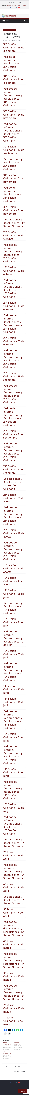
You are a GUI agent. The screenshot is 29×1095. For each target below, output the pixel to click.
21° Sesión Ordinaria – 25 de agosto (13, 498)
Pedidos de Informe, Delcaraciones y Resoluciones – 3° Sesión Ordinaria (13, 992)
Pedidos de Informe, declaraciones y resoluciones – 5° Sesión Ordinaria (13, 928)
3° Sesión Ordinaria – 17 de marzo (13, 976)
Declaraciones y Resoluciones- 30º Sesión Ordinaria (14, 223)
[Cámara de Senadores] (4, 21)
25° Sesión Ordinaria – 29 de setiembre (13, 376)
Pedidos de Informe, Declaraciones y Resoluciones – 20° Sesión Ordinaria (12, 551)
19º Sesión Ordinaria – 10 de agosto (13, 568)
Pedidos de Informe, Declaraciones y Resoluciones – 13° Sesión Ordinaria (12, 719)
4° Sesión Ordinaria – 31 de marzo (13, 944)
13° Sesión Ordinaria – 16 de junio (13, 702)
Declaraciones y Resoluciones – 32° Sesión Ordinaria (12, 164)
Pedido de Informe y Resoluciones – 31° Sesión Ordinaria (12, 194)
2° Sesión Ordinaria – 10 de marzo (13, 1008)
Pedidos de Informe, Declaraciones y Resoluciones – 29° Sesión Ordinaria (12, 253)
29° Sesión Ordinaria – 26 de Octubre (13, 235)
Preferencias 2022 (19, 1071)
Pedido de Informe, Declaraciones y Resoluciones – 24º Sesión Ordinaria (12, 417)
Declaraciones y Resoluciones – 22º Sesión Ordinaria (12, 483)
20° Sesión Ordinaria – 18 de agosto (13, 533)
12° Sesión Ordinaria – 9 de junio (13, 737)
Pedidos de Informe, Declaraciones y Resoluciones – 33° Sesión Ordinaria (12, 132)
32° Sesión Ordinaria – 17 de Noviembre (13, 150)
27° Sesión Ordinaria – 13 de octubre (13, 306)
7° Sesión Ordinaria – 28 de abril (13, 855)
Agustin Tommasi (17, 40)
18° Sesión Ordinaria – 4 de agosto (13, 581)
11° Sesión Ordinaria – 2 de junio (13, 772)
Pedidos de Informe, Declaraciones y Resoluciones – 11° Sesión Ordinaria (12, 790)
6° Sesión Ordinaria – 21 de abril (13, 887)
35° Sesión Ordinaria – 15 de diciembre (13, 47)
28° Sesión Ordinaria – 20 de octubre (13, 271)
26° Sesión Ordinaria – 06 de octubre (13, 341)
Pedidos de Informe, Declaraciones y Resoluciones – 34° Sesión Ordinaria (12, 97)
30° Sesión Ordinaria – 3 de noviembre (13, 210)
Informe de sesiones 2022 (10, 30)
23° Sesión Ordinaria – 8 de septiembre (13, 434)
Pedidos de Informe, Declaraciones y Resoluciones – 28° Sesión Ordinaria (12, 288)
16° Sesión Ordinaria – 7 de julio (13, 622)
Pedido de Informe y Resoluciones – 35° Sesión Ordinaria (12, 63)
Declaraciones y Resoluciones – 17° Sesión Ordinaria (12, 608)
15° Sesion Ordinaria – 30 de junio (13, 654)
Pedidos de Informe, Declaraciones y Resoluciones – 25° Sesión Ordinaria (12, 394)
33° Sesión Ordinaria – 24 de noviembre (13, 114)
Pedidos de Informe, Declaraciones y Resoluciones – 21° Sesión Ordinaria (12, 516)
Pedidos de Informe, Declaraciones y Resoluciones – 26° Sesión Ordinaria (12, 359)
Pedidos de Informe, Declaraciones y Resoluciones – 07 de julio (14, 638)
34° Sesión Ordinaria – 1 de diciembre (13, 79)
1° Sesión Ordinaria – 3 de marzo (13, 1021)
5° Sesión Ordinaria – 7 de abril (13, 912)
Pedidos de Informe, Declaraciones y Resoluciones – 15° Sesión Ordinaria (12, 672)
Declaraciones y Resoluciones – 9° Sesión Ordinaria (13, 843)
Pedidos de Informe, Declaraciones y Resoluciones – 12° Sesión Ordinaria (12, 755)
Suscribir (22, 1091)
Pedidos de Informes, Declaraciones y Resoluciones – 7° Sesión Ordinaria (13, 871)
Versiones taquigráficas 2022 (12, 1067)
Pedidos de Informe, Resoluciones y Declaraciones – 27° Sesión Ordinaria (12, 323)
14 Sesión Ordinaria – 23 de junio (13, 689)
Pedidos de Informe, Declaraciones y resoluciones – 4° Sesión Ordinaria (13, 960)
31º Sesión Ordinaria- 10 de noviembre (13, 178)
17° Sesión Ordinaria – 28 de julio (13, 594)
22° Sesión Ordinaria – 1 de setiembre (13, 469)
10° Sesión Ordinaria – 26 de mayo (13, 808)
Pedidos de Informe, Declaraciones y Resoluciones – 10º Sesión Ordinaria (12, 825)
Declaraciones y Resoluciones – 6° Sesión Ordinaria (13, 900)
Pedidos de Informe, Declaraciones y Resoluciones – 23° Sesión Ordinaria (12, 452)
